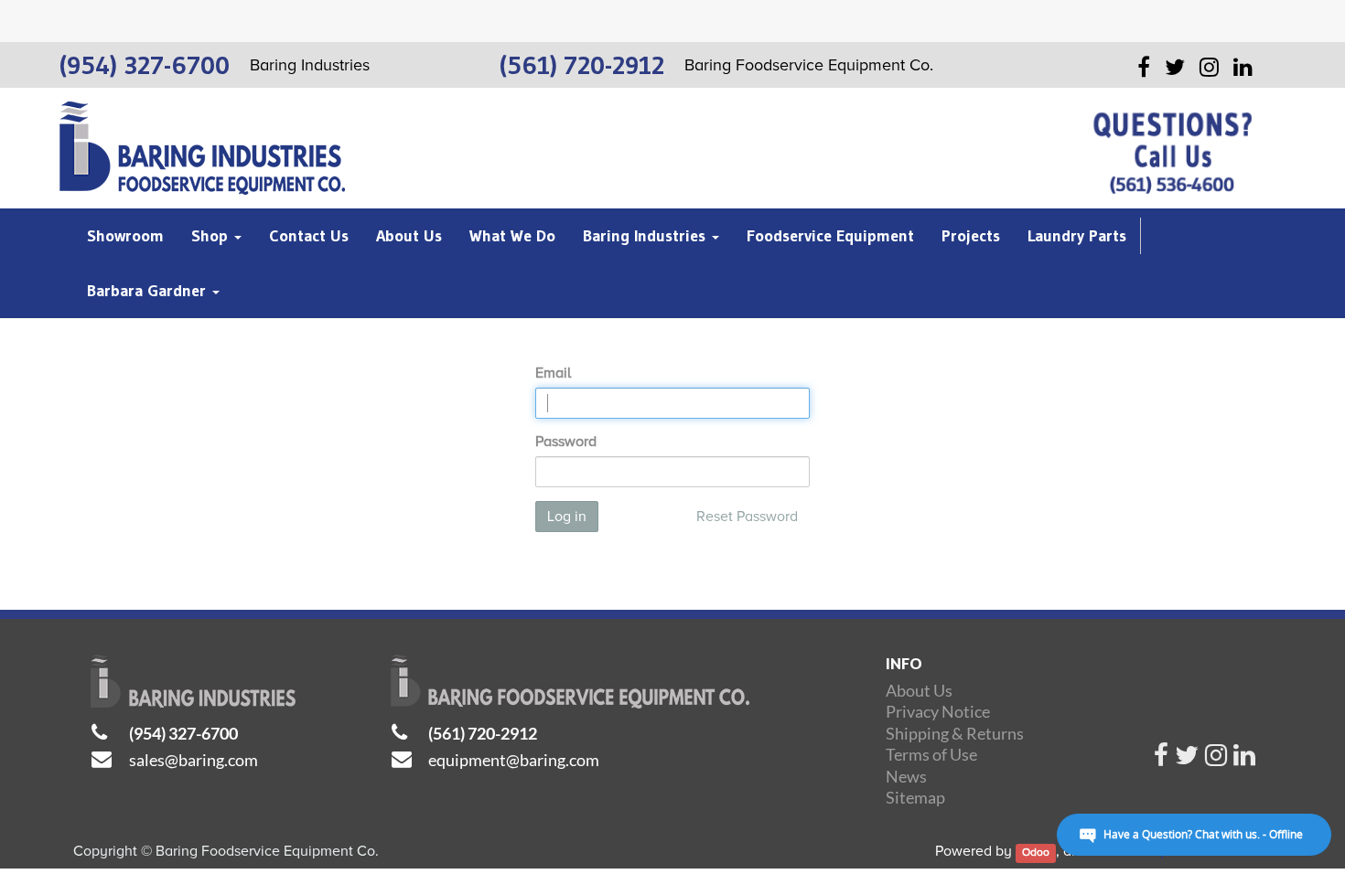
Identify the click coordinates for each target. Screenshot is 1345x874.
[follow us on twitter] (1187, 760)
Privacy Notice (938, 711)
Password (566, 441)
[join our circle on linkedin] (1244, 760)
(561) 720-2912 (482, 733)
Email (553, 373)
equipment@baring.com (513, 760)
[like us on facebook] (1161, 760)
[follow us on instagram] (1216, 760)
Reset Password (747, 516)
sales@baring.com (193, 760)
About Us (919, 690)
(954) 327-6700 (183, 733)
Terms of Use (931, 754)
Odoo (1035, 852)
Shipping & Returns (955, 733)
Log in (566, 516)
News (906, 776)
